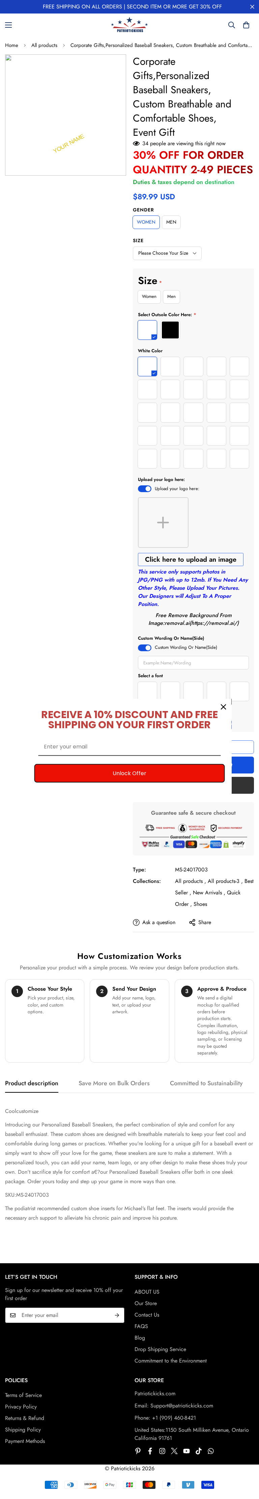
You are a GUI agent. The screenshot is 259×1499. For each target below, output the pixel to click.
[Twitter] (174, 1451)
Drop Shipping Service (160, 1349)
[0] (246, 25)
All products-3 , (225, 881)
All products (44, 45)
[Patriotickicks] (129, 25)
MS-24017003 (191, 869)
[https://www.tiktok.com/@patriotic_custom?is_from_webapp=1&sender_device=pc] (198, 1451)
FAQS (141, 1326)
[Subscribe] (117, 1315)
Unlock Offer (129, 773)
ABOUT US (147, 1292)
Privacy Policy (21, 1407)
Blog (140, 1338)
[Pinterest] (138, 1451)
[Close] (223, 707)
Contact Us (147, 1315)
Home (11, 45)
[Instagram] (162, 1451)
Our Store (146, 1303)
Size (138, 240)
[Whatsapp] (210, 1451)
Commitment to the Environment (171, 1361)
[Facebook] (150, 1451)
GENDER (143, 209)
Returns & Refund (24, 1418)
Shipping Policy (23, 1429)
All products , (190, 881)
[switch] (144, 488)
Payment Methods (25, 1441)
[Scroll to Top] (246, 1462)
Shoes (200, 904)
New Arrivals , (209, 892)
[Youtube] (186, 1451)
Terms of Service (23, 1395)
